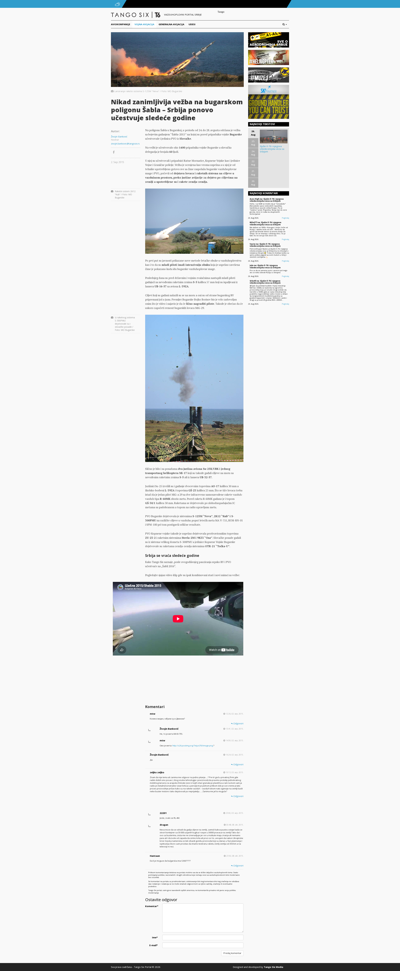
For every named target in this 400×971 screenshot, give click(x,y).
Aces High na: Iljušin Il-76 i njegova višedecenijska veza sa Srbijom (267, 200)
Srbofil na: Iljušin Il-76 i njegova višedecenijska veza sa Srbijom (265, 282)
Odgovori (238, 723)
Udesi (192, 24)
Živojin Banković (119, 136)
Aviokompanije (120, 24)
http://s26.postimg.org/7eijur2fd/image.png (192, 745)
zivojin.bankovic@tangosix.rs (125, 143)
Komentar (151, 906)
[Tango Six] (136, 14)
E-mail (153, 945)
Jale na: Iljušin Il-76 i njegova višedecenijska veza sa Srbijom (265, 266)
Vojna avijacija (144, 24)
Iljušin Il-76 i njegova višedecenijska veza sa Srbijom (272, 149)
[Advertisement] (194, 679)
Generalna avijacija (171, 24)
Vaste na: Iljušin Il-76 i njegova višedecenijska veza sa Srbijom (265, 245)
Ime (155, 937)
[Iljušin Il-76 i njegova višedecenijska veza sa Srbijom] (274, 136)
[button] (285, 24)
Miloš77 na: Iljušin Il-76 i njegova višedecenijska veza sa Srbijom (265, 223)
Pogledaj (285, 218)
